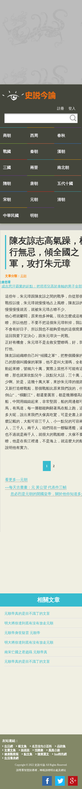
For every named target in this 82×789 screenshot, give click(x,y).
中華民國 (11, 215)
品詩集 (61, 746)
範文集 (22, 746)
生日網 (8, 746)
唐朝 (34, 183)
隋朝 (7, 183)
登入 (71, 108)
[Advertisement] (41, 42)
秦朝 (34, 151)
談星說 (25, 750)
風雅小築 (54, 750)
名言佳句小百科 (42, 746)
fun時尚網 (60, 754)
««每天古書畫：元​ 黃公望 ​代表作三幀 (35, 487)
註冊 (60, 108)
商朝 (7, 135)
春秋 (61, 135)
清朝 (61, 199)
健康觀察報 (11, 754)
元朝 (34, 199)
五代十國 (65, 183)
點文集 (28, 754)
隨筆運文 (43, 754)
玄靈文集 (10, 750)
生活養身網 (11, 758)
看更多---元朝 (16, 480)
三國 (7, 167)
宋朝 (7, 199)
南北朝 (63, 167)
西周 (34, 135)
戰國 (7, 151)
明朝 (34, 215)
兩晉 (34, 167)
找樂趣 (39, 750)
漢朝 (61, 151)
